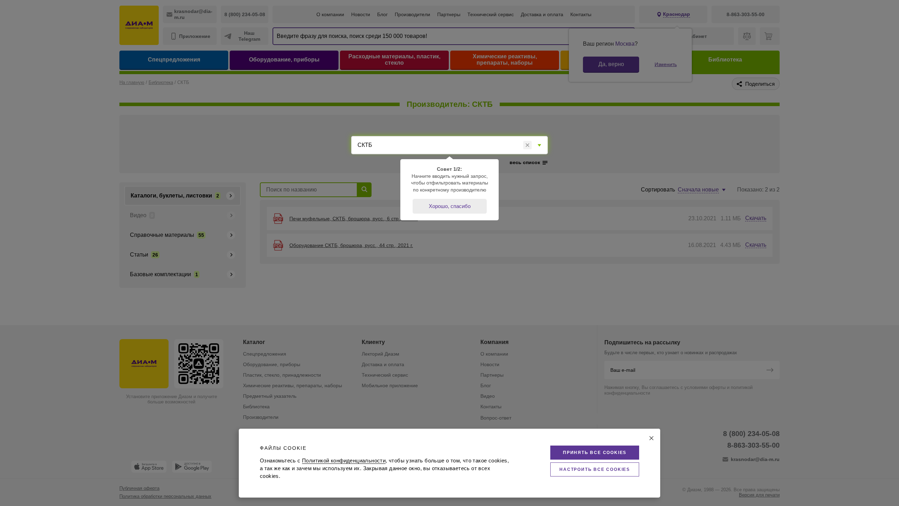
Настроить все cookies (594, 469)
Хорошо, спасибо (450, 206)
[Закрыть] (651, 438)
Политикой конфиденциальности (344, 460)
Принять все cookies (594, 452)
